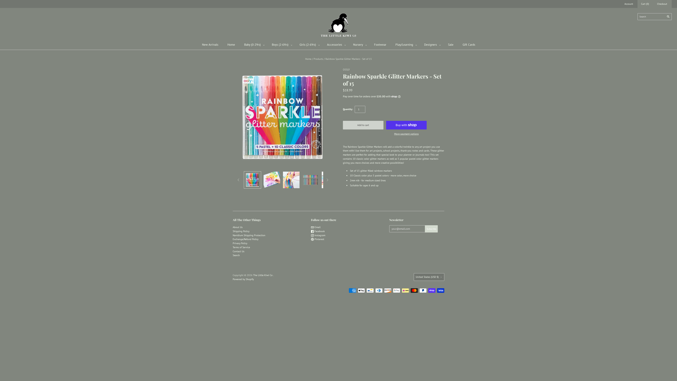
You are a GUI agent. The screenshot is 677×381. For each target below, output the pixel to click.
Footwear (380, 45)
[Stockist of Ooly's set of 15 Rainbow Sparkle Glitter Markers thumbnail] (252, 180)
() (645, 3)
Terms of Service (241, 247)
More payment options (406, 133)
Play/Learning (404, 45)
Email (317, 227)
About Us (238, 227)
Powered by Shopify (243, 279)
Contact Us (238, 251)
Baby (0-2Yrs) (252, 45)
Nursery (358, 45)
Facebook (319, 231)
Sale (450, 45)
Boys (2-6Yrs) (280, 45)
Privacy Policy (240, 243)
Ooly (346, 69)
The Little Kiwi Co (263, 275)
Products (318, 59)
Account (628, 3)
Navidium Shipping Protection (249, 235)
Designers (430, 45)
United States (427, 277)
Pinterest (319, 239)
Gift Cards (469, 45)
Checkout (662, 3)
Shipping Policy (241, 231)
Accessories (334, 45)
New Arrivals (210, 45)
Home (231, 45)
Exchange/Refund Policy (245, 239)
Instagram (319, 235)
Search (236, 255)
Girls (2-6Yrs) (308, 45)
